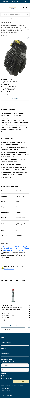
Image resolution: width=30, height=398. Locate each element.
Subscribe (21, 381)
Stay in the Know (5, 353)
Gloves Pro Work (8, 19)
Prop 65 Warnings (9, 269)
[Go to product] (13, 294)
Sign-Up (3, 373)
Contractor (6, 376)
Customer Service (6, 342)
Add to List (16, 98)
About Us (3, 337)
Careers (3, 348)
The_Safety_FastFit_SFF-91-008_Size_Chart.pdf (16, 248)
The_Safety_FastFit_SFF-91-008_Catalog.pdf (15, 247)
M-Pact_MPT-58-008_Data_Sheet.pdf (13, 250)
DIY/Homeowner (7, 378)
